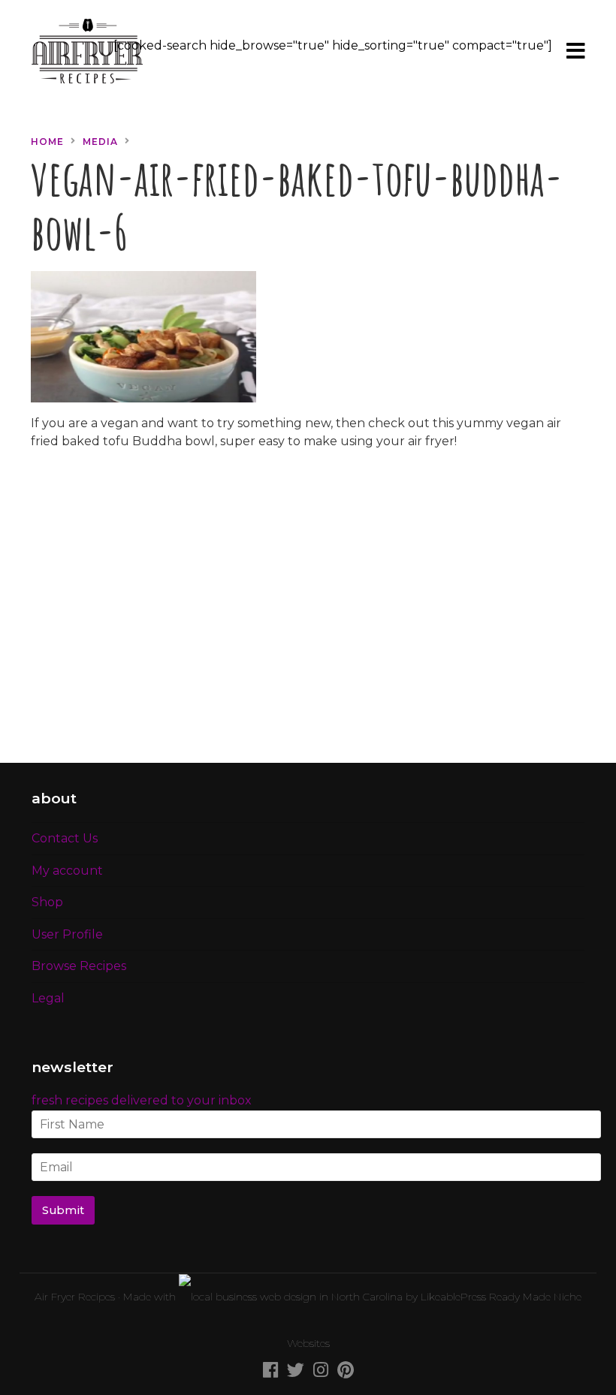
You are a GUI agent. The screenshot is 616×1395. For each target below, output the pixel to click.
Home (47, 141)
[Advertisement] (308, 616)
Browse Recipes (79, 966)
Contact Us (65, 838)
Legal (48, 998)
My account (67, 870)
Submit (63, 1210)
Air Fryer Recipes (75, 1296)
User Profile (67, 934)
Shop (47, 902)
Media (100, 141)
